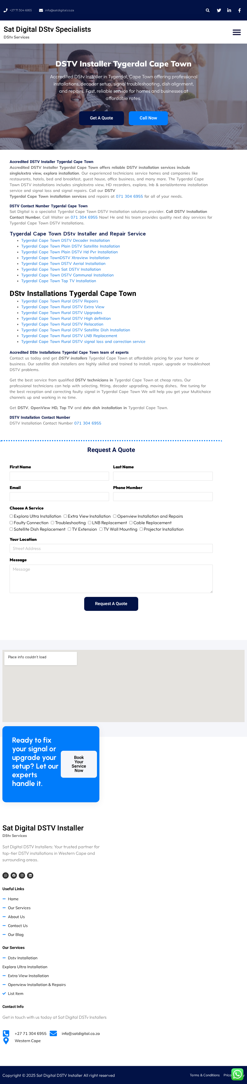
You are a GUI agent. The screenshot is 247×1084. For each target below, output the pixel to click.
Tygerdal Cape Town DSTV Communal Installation (67, 275)
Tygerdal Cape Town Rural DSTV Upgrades (61, 312)
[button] (208, 10)
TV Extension (84, 529)
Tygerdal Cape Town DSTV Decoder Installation (65, 240)
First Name (20, 466)
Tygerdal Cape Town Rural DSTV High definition (66, 318)
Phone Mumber (128, 487)
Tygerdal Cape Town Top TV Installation (58, 280)
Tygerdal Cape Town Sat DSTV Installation (61, 269)
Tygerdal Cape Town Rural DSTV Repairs (59, 301)
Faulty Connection (31, 522)
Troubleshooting (70, 522)
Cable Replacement (152, 522)
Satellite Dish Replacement (39, 529)
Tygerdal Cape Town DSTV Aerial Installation (63, 263)
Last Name (123, 466)
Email (15, 487)
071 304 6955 (129, 196)
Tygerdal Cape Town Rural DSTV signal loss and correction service (83, 341)
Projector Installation (164, 529)
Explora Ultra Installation (37, 516)
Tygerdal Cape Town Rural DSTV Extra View (62, 306)
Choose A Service (27, 507)
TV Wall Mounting (120, 529)
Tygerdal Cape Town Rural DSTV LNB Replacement (69, 335)
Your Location (23, 539)
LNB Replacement (109, 522)
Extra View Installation (89, 516)
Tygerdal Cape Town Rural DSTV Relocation (62, 324)
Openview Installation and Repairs (150, 516)
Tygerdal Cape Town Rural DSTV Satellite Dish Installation (75, 329)
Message (18, 559)
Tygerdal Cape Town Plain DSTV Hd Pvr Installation (69, 251)
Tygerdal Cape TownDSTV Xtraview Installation (65, 257)
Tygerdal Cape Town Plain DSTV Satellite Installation (70, 246)
